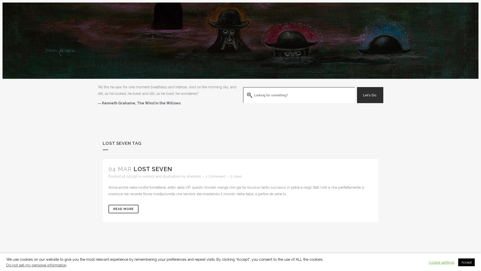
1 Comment (215, 176)
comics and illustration (162, 176)
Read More (123, 209)
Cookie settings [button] (441, 262)
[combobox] (299, 95)
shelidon (194, 176)
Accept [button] (466, 262)
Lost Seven (153, 169)
